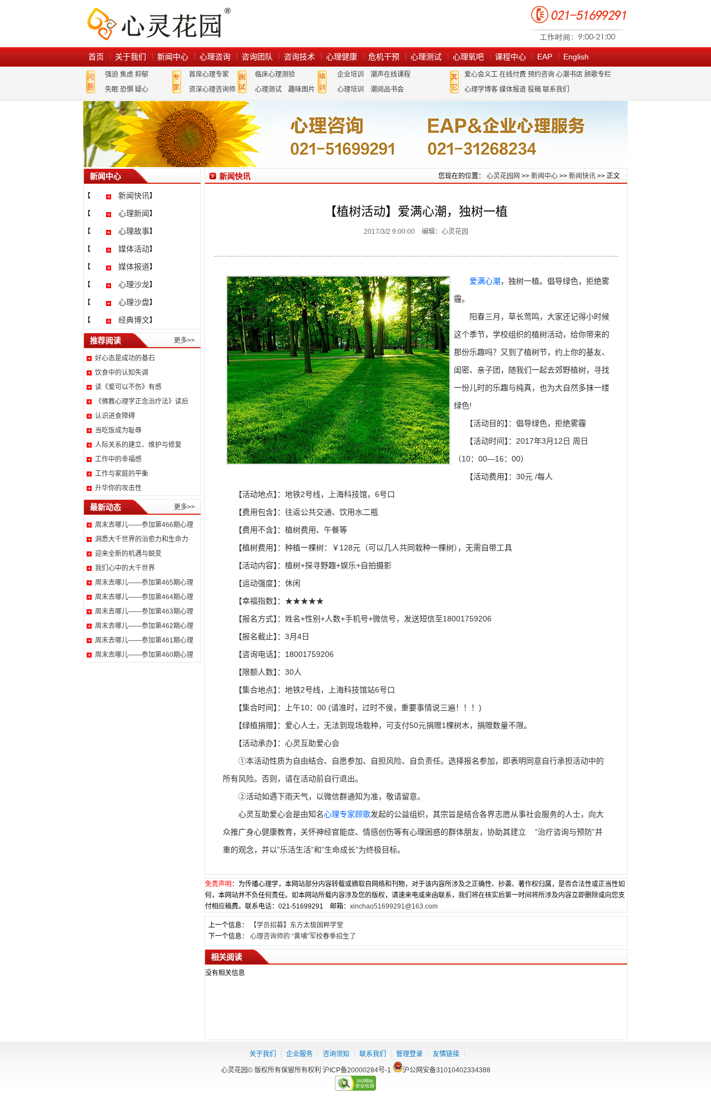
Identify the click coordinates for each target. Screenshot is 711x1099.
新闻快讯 (133, 195)
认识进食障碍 (115, 416)
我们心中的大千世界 (125, 568)
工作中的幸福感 (118, 459)
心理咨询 (215, 56)
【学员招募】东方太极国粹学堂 (296, 925)
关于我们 (130, 56)
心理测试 (426, 56)
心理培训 (350, 89)
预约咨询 (541, 74)
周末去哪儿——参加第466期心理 (144, 525)
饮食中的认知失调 (121, 373)
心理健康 (341, 56)
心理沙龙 (133, 284)
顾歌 (362, 814)
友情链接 (446, 1054)
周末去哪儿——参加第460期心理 (144, 655)
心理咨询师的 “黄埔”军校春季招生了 (303, 936)
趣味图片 (301, 89)
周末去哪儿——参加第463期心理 (144, 611)
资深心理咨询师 (212, 89)
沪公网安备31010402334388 (446, 1070)
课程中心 (510, 56)
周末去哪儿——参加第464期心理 (144, 597)
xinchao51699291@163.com (394, 906)
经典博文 (133, 319)
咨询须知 (336, 1054)
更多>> (184, 340)
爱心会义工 (481, 74)
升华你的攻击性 (118, 488)
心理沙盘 (133, 302)
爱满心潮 (484, 281)
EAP (544, 56)
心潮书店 (569, 74)
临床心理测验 (275, 74)
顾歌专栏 (597, 74)
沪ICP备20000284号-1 (357, 1070)
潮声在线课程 (390, 74)
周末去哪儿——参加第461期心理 (144, 640)
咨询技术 (299, 56)
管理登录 (409, 1054)
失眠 (111, 89)
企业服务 (299, 1054)
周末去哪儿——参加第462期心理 (144, 626)
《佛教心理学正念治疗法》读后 (141, 401)
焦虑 (126, 74)
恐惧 (126, 89)
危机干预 (383, 56)
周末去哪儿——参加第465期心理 (144, 582)
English (576, 56)
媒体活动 (133, 248)
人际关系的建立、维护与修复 (138, 445)
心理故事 (133, 231)
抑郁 (141, 74)
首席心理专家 (209, 74)
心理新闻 (133, 213)
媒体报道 (512, 89)
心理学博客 (481, 89)
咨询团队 (257, 56)
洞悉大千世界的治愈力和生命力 (141, 539)
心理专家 (339, 814)
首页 (96, 56)
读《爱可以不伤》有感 (128, 387)
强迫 (111, 74)
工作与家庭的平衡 (121, 474)
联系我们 (556, 89)
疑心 (141, 89)
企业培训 (350, 74)
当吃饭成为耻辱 (118, 430)
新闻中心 (172, 56)
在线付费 (512, 74)
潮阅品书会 (387, 89)
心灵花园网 (158, 23)
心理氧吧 (468, 56)
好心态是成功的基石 (125, 358)
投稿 (534, 89)
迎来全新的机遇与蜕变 (128, 554)
